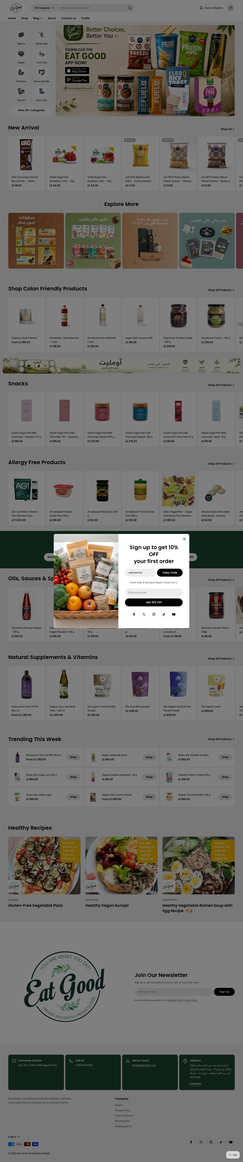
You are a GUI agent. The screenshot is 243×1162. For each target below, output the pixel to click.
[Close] (184, 539)
